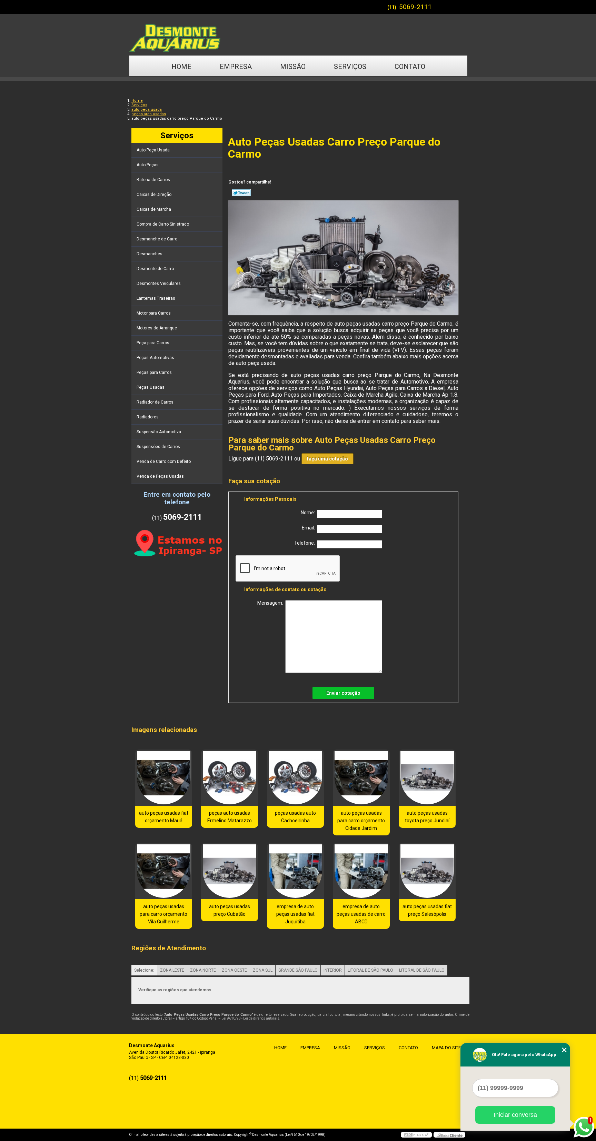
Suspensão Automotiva (159, 431)
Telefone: (305, 543)
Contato (410, 66)
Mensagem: (271, 603)
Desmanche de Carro (157, 239)
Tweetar (241, 192)
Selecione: (144, 970)
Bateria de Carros (153, 179)
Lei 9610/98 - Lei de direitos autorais (250, 1018)
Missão (293, 66)
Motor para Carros (154, 313)
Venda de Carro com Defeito (164, 461)
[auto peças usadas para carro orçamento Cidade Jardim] (361, 778)
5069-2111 (415, 7)
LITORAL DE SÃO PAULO (370, 970)
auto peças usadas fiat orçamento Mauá (163, 816)
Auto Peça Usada (153, 150)
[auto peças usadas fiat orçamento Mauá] (163, 778)
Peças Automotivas (155, 357)
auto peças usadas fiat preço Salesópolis (427, 910)
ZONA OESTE (234, 970)
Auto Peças (148, 164)
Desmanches (149, 253)
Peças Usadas (151, 387)
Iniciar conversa (515, 1114)
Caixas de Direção (154, 194)
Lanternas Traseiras (156, 298)
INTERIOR (333, 970)
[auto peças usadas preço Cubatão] (229, 871)
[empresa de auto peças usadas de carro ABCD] (361, 871)
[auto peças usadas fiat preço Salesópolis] (427, 871)
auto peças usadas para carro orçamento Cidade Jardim (361, 820)
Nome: (309, 512)
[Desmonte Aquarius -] (298, 34)
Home (181, 66)
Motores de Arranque (157, 328)
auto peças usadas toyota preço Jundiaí (427, 816)
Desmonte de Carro (155, 268)
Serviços (350, 66)
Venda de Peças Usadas (160, 476)
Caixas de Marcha (154, 209)
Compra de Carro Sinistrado (163, 224)
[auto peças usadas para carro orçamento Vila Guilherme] (163, 871)
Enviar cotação (343, 693)
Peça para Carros (153, 342)
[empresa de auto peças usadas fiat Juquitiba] (295, 871)
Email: (309, 527)
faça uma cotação (327, 459)
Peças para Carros (154, 372)
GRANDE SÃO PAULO (298, 970)
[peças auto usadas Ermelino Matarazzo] (229, 778)
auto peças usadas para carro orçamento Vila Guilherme (163, 914)
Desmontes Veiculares (159, 283)
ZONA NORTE (203, 970)
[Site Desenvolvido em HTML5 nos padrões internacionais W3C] (416, 1135)
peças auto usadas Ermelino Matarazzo (229, 816)
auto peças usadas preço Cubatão (229, 910)
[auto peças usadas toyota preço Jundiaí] (427, 778)
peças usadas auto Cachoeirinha (295, 816)
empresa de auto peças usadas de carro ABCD (361, 914)
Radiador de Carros (155, 402)
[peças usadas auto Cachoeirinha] (295, 778)
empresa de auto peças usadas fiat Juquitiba (295, 914)
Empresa (236, 66)
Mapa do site (446, 1047)
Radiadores (148, 417)
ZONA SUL (262, 970)
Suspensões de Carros (158, 446)
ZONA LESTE (172, 970)
